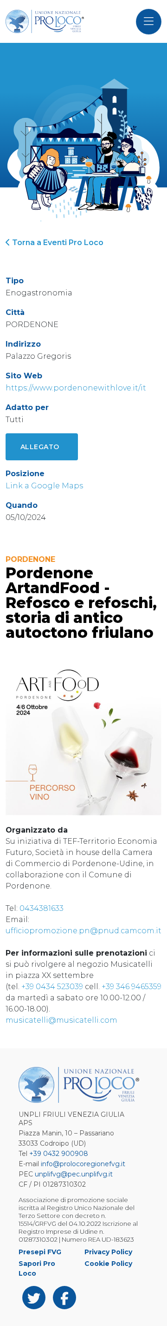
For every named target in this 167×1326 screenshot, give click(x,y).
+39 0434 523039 (52, 986)
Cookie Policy (108, 1263)
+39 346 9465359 (131, 986)
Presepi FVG (40, 1252)
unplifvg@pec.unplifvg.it (74, 1174)
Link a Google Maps (44, 485)
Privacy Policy (108, 1252)
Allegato (39, 447)
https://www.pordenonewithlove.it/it (76, 387)
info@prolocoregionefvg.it (83, 1164)
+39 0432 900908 (58, 1153)
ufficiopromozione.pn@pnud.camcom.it (83, 930)
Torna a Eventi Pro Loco (56, 242)
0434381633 (41, 908)
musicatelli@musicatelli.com (61, 1020)
